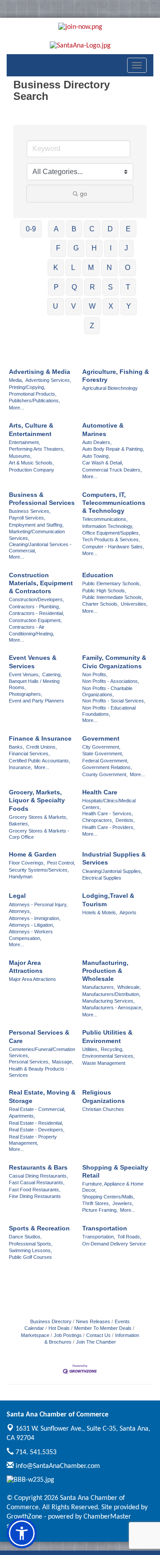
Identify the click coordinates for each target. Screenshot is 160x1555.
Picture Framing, (100, 1210)
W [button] (92, 306)
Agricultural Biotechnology (110, 388)
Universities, (134, 604)
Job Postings (68, 1335)
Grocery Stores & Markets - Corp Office (39, 834)
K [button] (55, 267)
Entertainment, (24, 442)
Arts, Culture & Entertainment (31, 429)
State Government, (102, 753)
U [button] (55, 306)
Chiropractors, (97, 820)
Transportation (104, 1228)
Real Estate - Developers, (36, 1129)
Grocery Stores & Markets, (38, 817)
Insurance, (20, 767)
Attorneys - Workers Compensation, (31, 934)
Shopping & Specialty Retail (115, 1171)
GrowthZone (24, 1516)
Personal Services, (29, 1061)
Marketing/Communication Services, (37, 534)
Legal (17, 895)
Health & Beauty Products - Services (38, 1072)
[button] (22, 1533)
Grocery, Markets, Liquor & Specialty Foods (37, 800)
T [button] (128, 287)
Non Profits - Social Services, (113, 700)
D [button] (110, 229)
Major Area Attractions (26, 966)
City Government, (101, 747)
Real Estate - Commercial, (37, 1109)
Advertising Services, (48, 380)
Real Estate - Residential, (36, 1123)
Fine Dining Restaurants (35, 1196)
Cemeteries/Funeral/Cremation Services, (42, 1052)
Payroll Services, (27, 517)
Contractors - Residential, (36, 613)
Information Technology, (107, 526)
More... (16, 407)
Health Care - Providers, (108, 827)
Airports (128, 912)
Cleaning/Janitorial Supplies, (112, 871)
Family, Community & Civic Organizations (114, 661)
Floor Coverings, (27, 862)
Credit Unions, (41, 747)
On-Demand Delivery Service (114, 1243)
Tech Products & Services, (111, 539)
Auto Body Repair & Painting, (113, 449)
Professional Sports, (30, 1243)
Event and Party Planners (36, 700)
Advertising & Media (39, 371)
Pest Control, (61, 862)
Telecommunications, (105, 519)
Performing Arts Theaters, (36, 449)
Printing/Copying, (27, 387)
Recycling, (112, 1049)
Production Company (31, 469)
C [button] (92, 229)
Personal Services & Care (39, 1036)
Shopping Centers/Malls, (108, 1196)
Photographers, (25, 694)
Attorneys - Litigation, (31, 925)
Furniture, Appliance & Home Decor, (113, 1187)
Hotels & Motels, (99, 912)
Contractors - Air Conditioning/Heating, (31, 630)
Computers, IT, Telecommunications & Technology (113, 502)
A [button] (56, 229)
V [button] (73, 306)
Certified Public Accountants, (39, 760)
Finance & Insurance (40, 738)
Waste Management (103, 1063)
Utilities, (90, 1049)
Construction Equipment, (35, 620)
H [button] (94, 248)
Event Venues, (24, 674)
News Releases (93, 1321)
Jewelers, (122, 1203)
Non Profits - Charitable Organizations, (107, 691)
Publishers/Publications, (34, 400)
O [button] (127, 267)
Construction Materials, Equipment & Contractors (41, 583)
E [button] (128, 229)
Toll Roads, (129, 1236)
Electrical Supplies (101, 878)
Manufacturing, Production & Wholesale (105, 970)
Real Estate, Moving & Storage (42, 1096)
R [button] (92, 287)
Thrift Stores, (96, 1203)
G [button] (76, 248)
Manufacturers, (98, 987)
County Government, (105, 774)
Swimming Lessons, (30, 1250)
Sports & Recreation (39, 1228)
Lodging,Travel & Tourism (108, 899)
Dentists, (125, 820)
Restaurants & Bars (38, 1167)
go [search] (83, 193)
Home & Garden (32, 854)
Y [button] (128, 306)
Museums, (20, 456)
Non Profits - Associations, (110, 681)
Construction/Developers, (36, 599)
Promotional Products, (32, 394)
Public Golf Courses (30, 1257)
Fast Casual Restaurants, (36, 1182)
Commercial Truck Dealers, (112, 469)
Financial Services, (29, 753)
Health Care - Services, (107, 813)
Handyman (20, 876)
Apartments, (22, 1116)
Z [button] (92, 325)
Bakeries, (19, 823)
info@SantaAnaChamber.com (57, 1466)
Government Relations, (107, 767)
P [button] (56, 287)
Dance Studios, (25, 1236)
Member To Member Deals (103, 1328)
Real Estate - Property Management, (33, 1140)
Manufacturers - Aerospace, (112, 1007)
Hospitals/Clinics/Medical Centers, (109, 803)
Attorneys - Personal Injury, (38, 904)
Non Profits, (95, 674)
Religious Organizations (103, 1096)
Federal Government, (105, 760)
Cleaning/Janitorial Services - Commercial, (40, 547)
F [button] (58, 248)
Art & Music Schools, (31, 462)
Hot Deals (59, 1328)
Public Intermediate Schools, (112, 597)
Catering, (52, 674)
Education (97, 575)
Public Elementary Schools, (111, 583)
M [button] (91, 267)
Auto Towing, (96, 456)
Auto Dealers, (97, 442)
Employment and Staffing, (36, 525)
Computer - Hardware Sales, (113, 546)
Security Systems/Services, (39, 870)
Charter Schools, (100, 604)
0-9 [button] (31, 229)
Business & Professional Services (42, 498)
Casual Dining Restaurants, (38, 1175)
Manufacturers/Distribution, (111, 994)
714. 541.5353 (35, 1452)
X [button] (110, 306)
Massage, (62, 1061)
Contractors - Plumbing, (34, 606)
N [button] (109, 267)
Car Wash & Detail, (102, 462)
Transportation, (98, 1236)
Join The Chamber (96, 1342)
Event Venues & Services (32, 661)
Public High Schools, (104, 590)
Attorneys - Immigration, (34, 918)
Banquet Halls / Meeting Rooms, (34, 684)
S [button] (110, 287)
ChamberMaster (107, 1516)
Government (101, 738)
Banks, (16, 747)
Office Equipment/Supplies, (111, 533)
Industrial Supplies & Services (114, 858)
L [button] (73, 267)
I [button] (111, 248)
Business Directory (51, 1321)
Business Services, (30, 511)
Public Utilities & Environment (107, 1036)
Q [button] (74, 287)
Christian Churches (103, 1109)
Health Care (99, 792)
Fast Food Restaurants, (34, 1189)
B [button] (74, 229)
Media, (16, 380)
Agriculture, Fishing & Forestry (115, 375)
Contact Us (98, 1335)
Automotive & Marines (103, 429)
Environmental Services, (108, 1056)
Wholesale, (129, 987)
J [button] (126, 248)
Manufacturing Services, (108, 1001)
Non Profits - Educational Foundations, (109, 711)
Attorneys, (20, 911)
